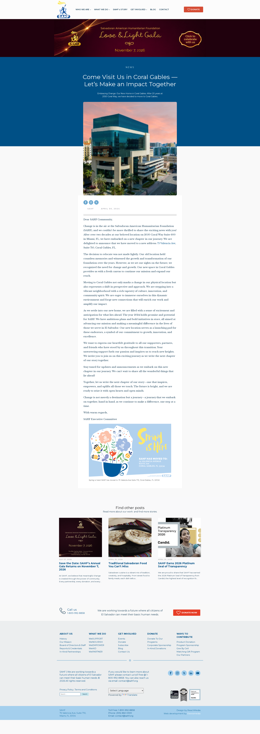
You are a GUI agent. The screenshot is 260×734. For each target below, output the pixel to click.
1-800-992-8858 (76, 613)
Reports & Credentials (71, 648)
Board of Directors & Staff (73, 645)
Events (121, 638)
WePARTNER (96, 651)
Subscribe (123, 645)
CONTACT (164, 9)
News (130, 67)
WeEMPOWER (96, 645)
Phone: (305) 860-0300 (120, 713)
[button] (186, 612)
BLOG (153, 9)
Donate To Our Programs (155, 640)
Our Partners (183, 655)
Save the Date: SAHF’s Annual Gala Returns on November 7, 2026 (79, 566)
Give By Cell (183, 648)
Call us (72, 609)
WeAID (92, 648)
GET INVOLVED (138, 9)
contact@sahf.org (128, 681)
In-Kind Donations (156, 648)
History (63, 638)
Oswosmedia (193, 713)
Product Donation (186, 642)
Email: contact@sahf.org (120, 716)
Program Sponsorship (188, 645)
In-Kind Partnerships (70, 651)
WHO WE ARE (82, 9)
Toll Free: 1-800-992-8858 (121, 710)
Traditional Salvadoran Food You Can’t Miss (127, 565)
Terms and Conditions (86, 689)
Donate (122, 642)
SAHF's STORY (120, 9)
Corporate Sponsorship (159, 645)
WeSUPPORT (96, 638)
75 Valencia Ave (166, 243)
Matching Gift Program (188, 651)
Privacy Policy (67, 689)
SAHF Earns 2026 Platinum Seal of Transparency (176, 565)
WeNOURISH (96, 642)
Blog (120, 648)
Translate (132, 695)
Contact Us (124, 651)
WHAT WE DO (101, 9)
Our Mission (66, 642)
